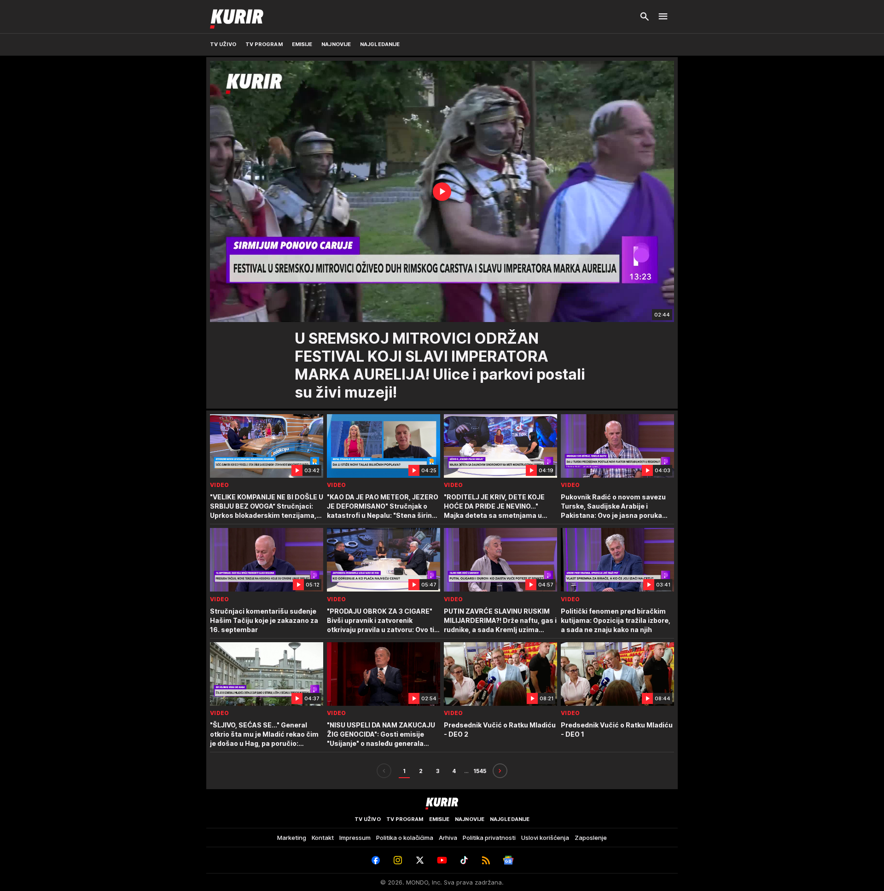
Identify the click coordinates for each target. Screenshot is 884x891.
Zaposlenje (591, 837)
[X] (420, 860)
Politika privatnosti (489, 837)
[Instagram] (398, 860)
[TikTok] (464, 860)
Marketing (291, 837)
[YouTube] (442, 860)
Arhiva (448, 837)
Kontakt (323, 837)
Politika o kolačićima (404, 837)
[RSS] (486, 860)
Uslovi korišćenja (545, 837)
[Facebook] (375, 860)
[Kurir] (236, 17)
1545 (479, 771)
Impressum (355, 837)
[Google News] (508, 860)
